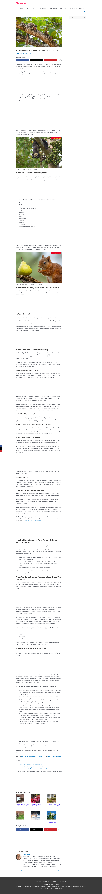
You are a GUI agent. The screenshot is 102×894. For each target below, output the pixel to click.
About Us (81, 8)
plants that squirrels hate (54, 756)
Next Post (58, 870)
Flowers (28, 8)
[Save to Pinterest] (1, 451)
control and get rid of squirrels (32, 520)
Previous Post (19, 870)
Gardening (43, 8)
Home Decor (62, 8)
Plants (35, 8)
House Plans (73, 8)
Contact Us (46, 881)
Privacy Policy (62, 881)
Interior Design (53, 8)
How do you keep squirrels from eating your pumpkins (34, 768)
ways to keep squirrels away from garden (32, 756)
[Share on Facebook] (1, 446)
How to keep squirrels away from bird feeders (32, 766)
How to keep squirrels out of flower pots (30, 764)
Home (21, 8)
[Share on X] (1, 448)
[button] (84, 11)
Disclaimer (53, 881)
